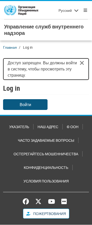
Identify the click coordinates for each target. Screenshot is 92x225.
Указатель (19, 126)
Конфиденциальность (46, 167)
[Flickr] (64, 201)
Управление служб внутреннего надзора (44, 29)
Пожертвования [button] (49, 213)
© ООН (72, 126)
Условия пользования (46, 181)
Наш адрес (48, 126)
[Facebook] (27, 201)
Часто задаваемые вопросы (46, 140)
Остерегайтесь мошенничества (46, 153)
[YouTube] (51, 201)
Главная (10, 47)
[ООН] (21, 10)
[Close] (82, 63)
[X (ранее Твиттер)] (38, 201)
